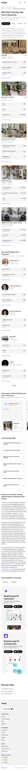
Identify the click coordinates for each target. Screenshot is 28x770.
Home (3, 7)
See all (14, 385)
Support (3, 737)
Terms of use (4, 751)
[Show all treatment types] (25, 23)
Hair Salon (9, 7)
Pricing (3, 732)
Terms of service (5, 748)
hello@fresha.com (6, 569)
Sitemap (3, 723)
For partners (4, 730)
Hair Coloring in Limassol (7, 688)
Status (2, 739)
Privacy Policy (4, 746)
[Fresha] (4, 2)
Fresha (5, 502)
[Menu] (25, 3)
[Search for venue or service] (20, 2)
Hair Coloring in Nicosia (6, 693)
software (12, 563)
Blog (2, 721)
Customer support (5, 719)
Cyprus (9, 8)
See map (15, 19)
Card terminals (4, 735)
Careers (3, 716)
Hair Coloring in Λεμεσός (7, 691)
